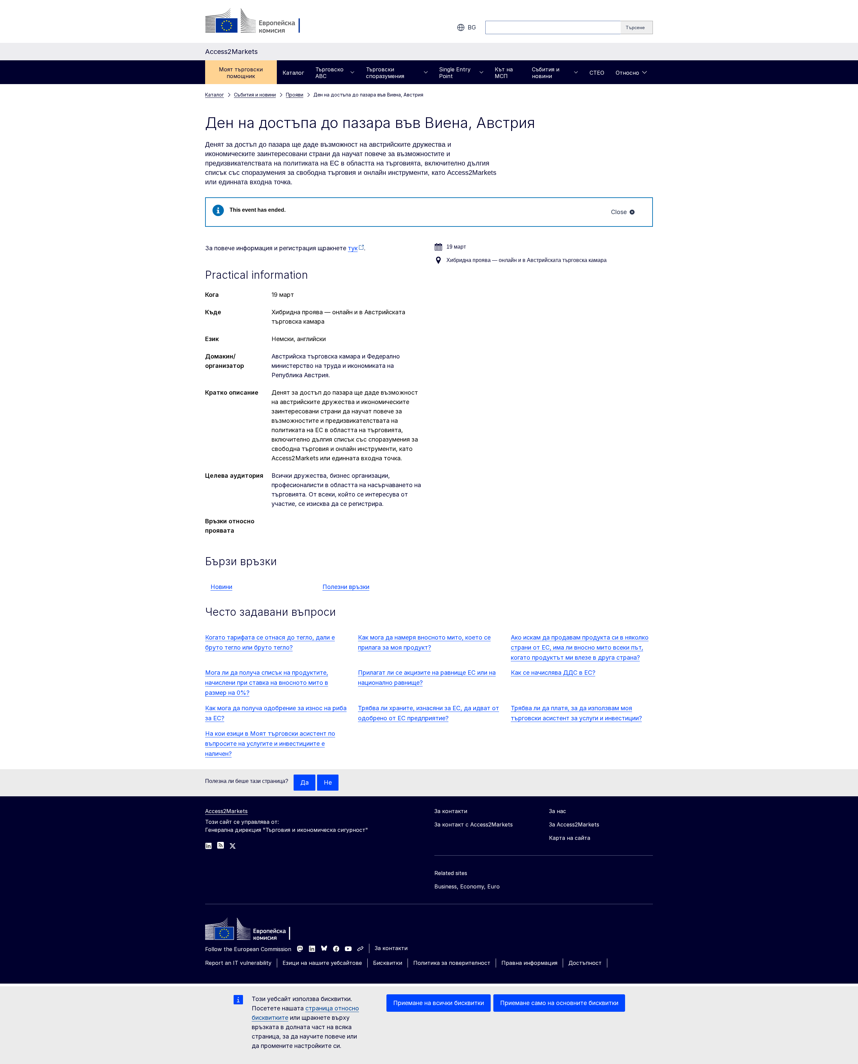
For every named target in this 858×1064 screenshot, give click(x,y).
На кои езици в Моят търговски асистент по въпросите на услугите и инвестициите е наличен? (270, 743)
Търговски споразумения (385, 72)
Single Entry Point (455, 72)
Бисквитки (387, 962)
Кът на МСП (504, 72)
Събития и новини (545, 72)
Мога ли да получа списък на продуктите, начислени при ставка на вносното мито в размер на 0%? (266, 682)
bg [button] (472, 27)
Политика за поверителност (451, 962)
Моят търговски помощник (241, 72)
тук (353, 248)
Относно (627, 72)
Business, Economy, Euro (467, 886)
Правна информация (529, 962)
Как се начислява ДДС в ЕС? (553, 672)
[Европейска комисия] (259, 21)
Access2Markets (226, 811)
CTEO (597, 72)
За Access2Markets (574, 824)
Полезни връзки (345, 586)
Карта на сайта (569, 838)
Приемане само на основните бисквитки (559, 1002)
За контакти (391, 948)
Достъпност (585, 962)
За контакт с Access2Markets (473, 824)
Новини (221, 586)
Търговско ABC (329, 72)
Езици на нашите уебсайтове (322, 962)
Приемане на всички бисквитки (438, 1002)
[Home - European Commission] (253, 931)
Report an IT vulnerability (238, 962)
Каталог (293, 72)
